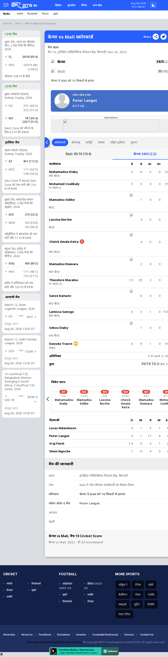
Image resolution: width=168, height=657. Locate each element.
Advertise (9, 634)
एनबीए (151, 594)
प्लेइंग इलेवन (117, 142)
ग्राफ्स (101, 142)
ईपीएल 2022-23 (93, 586)
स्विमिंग (151, 604)
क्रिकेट (58, 5)
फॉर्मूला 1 (123, 584)
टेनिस (84, 5)
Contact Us (146, 634)
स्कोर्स (20, 13)
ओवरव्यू (75, 142)
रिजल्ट (45, 13)
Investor (81, 634)
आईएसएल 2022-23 (65, 586)
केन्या (145, 154)
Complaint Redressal (105, 634)
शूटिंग (137, 604)
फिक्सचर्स (32, 13)
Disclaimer (63, 634)
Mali (78, 154)
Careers (129, 634)
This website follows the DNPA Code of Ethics (55, 642)
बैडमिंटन (123, 594)
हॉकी (151, 584)
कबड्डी (122, 604)
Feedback (45, 634)
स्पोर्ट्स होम (7, 23)
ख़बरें (55, 13)
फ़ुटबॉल (71, 5)
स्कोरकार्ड (60, 142)
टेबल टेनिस (124, 614)
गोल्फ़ (137, 594)
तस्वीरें (9, 596)
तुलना (134, 142)
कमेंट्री (89, 142)
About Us (27, 634)
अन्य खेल (97, 5)
